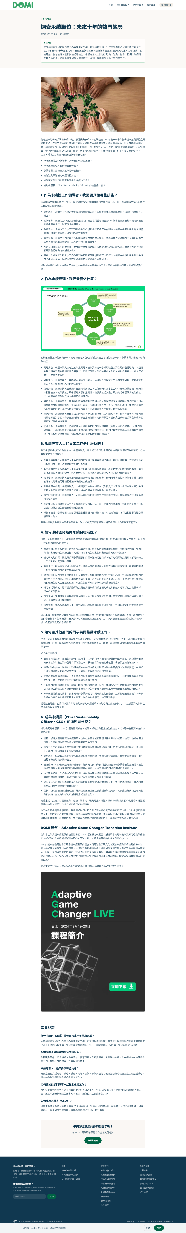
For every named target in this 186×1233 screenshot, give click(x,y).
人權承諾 (144, 1170)
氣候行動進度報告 (148, 1179)
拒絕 (148, 1227)
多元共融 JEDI (146, 1183)
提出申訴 (144, 1192)
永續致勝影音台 (108, 1192)
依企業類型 (123, 5)
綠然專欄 (151, 5)
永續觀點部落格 (108, 1187)
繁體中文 (167, 5)
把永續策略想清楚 (70, 1174)
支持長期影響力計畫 (71, 1179)
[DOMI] (23, 5)
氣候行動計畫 (146, 1174)
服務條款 (141, 1221)
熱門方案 (138, 5)
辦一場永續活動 (69, 1170)
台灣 (111, 5)
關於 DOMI (106, 1200)
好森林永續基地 (108, 1183)
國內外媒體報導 (108, 1179)
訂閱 (52, 1196)
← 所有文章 (46, 18)
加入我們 (105, 1205)
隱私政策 (130, 1221)
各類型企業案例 (108, 1174)
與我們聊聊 (93, 1140)
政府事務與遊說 (147, 1187)
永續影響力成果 (108, 1170)
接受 (159, 1227)
